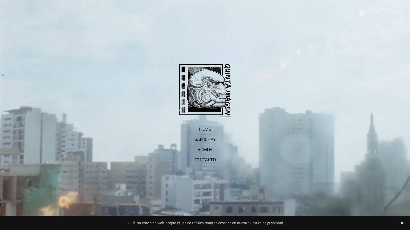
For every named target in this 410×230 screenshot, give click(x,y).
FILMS (205, 129)
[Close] (402, 222)
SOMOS (205, 149)
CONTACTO (205, 159)
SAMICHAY (205, 139)
